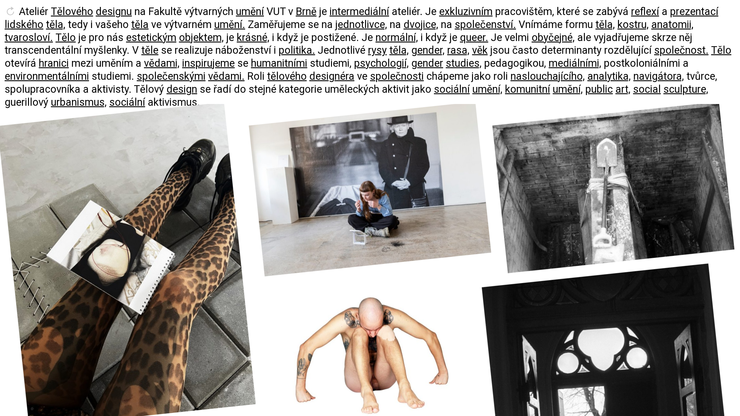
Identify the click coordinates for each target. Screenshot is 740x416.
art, (622, 89)
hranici (54, 63)
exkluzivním (466, 11)
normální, (396, 37)
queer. (474, 37)
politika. (297, 50)
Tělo (66, 37)
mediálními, (575, 63)
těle (149, 50)
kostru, (633, 24)
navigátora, (658, 76)
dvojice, (421, 24)
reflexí (645, 11)
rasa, (458, 50)
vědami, (162, 63)
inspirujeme (208, 63)
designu (114, 11)
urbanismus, (79, 102)
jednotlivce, (361, 24)
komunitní (527, 89)
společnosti (397, 76)
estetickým (151, 37)
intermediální (359, 11)
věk (480, 50)
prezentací (694, 11)
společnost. (681, 50)
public (599, 89)
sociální (452, 89)
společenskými (171, 76)
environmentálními (47, 76)
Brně (306, 11)
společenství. (485, 24)
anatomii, (672, 24)
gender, (428, 50)
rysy (377, 50)
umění (250, 11)
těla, (55, 24)
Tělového (72, 11)
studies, (464, 63)
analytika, (609, 76)
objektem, (201, 37)
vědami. (226, 76)
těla (140, 24)
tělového (287, 76)
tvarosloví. (29, 37)
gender (427, 63)
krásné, (253, 37)
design (181, 89)
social (647, 89)
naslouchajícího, (547, 76)
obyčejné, (553, 37)
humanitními (279, 63)
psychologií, (381, 63)
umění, (487, 89)
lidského (24, 24)
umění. (229, 24)
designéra (331, 76)
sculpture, (685, 89)
